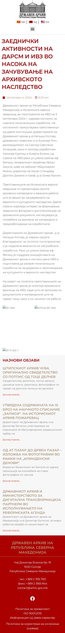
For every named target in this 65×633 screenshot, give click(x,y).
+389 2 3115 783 (36, 579)
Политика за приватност (32, 609)
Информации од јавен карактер (32, 617)
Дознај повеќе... (12, 394)
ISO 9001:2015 (32, 613)
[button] (33, 29)
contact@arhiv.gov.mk (33, 588)
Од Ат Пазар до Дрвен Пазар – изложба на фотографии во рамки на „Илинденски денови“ (32, 456)
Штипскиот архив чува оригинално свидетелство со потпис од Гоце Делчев (30, 372)
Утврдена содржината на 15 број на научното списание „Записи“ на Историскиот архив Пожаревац (31, 411)
